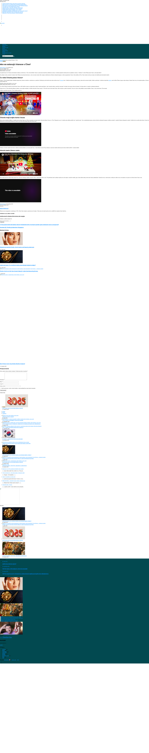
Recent (3, 412)
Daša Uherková (3, 67)
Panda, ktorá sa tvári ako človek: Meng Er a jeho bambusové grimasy (15, 5)
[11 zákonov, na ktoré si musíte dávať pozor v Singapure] (10, 616)
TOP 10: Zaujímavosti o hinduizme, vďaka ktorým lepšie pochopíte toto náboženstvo (21, 424)
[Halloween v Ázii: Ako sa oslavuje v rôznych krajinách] (11, 617)
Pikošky (4, 44)
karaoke (61, 80)
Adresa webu (2, 386)
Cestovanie (5, 47)
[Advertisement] (74, 35)
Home (1, 60)
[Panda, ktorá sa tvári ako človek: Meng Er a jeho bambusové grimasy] (21, 268)
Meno (1, 381)
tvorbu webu (14, 659)
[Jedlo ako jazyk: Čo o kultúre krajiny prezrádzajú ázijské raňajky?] (11, 262)
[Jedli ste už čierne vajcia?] (10, 415)
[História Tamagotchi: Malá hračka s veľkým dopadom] (11, 634)
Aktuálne (5, 45)
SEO (18, 659)
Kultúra (4, 49)
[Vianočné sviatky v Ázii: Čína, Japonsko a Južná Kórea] (5, 464)
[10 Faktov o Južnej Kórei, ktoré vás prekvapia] (8, 437)
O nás (3, 53)
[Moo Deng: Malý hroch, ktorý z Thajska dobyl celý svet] (7, 619)
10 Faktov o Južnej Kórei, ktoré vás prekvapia (12, 439)
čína (10, 637)
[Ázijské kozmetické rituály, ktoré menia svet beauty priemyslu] (11, 244)
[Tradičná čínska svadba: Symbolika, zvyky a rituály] (8, 621)
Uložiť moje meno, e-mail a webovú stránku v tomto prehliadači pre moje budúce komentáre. (18, 388)
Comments (4, 413)
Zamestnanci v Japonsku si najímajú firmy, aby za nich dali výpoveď (14, 10)
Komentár (2, 379)
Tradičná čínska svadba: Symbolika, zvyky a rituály (11, 9)
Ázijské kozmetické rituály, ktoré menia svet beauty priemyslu (13, 3)
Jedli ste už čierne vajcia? (8, 416)
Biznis (3, 46)
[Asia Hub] (2, 23)
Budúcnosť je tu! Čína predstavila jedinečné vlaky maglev (13, 468)
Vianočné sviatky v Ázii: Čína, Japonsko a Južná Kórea (12, 7)
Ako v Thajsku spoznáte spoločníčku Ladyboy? (12, 427)
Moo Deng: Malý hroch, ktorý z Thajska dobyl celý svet (12, 11)
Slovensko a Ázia (6, 52)
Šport (3, 51)
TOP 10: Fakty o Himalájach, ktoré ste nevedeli (12, 420)
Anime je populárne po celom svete (8, 476)
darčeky (110, 80)
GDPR (1, 645)
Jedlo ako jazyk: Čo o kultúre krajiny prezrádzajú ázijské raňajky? (14, 4)
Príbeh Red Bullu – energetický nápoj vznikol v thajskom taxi (13, 480)
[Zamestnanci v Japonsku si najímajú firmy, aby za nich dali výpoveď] (9, 620)
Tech (3, 48)
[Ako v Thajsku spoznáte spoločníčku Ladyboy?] (21, 426)
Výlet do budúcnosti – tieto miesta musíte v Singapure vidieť (13, 472)
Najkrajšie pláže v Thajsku (7, 484)
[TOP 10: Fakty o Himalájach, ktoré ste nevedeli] (18, 419)
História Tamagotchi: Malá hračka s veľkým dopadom (12, 8)
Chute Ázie (5, 50)
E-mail (1, 383)
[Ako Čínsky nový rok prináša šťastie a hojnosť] (14, 460)
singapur (1, 637)
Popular (3, 411)
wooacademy (6, 659)
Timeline (6, 637)
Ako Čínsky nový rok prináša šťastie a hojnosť (11, 6)
